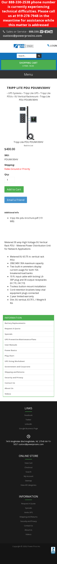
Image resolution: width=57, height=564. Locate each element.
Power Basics (11, 350)
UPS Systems (15, 93)
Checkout (28, 467)
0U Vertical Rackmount (26, 96)
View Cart (28, 463)
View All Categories (28, 485)
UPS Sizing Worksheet (15, 361)
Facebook (28, 415)
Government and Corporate (17, 366)
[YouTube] (51, 31)
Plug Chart (9, 355)
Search (28, 472)
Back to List (28, 145)
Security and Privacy (14, 377)
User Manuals (11, 345)
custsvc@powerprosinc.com (22, 36)
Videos (8, 394)
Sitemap (28, 480)
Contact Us (10, 383)
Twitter (28, 419)
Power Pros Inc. (34, 546)
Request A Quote (12, 328)
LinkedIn (28, 424)
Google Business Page (28, 428)
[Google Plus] (42, 31)
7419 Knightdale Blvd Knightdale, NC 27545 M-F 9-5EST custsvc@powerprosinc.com (28, 443)
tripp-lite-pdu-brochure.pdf (24, 217)
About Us (9, 388)
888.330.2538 (37, 31)
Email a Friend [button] (15, 200)
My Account (28, 476)
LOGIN (53, 45)
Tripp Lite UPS (30, 93)
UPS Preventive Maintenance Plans (20, 339)
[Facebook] (46, 31)
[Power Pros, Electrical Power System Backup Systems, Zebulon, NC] (53, 554)
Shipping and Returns (14, 372)
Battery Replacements (15, 323)
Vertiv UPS (28, 512)
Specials (8, 334)
